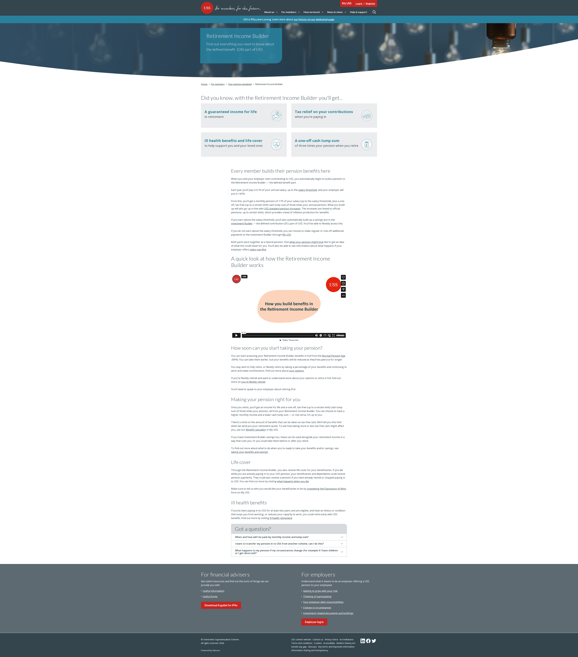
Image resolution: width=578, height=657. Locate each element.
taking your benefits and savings (249, 452)
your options (296, 370)
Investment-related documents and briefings (328, 613)
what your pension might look (306, 242)
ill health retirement (281, 518)
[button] (271, 12)
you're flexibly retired (253, 382)
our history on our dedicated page (314, 19)
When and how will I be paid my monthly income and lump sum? (272, 537)
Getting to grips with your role (320, 591)
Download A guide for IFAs (221, 605)
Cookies (318, 643)
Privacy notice (331, 639)
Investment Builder (242, 223)
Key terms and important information (336, 646)
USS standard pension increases (282, 208)
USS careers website (301, 639)
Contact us (318, 639)
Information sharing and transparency (309, 650)
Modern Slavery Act (345, 643)
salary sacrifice (258, 249)
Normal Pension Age (333, 355)
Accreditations (347, 639)
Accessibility (329, 643)
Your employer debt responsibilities (323, 602)
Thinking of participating (317, 596)
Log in (359, 3)
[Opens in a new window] (362, 641)
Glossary (312, 646)
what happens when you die (293, 481)
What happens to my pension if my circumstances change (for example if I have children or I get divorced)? (286, 552)
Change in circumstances (317, 607)
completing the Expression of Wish (326, 488)
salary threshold (307, 190)
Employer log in (314, 622)
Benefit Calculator (256, 429)
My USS (286, 234)
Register (370, 3)
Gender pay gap (299, 646)
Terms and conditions (301, 643)
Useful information (213, 591)
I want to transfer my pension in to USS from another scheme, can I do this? (279, 543)
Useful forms (210, 596)
